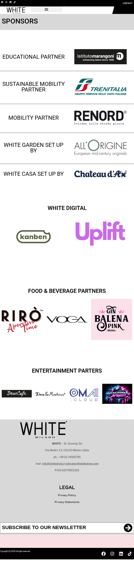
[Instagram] (6, 2)
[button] (46, 9)
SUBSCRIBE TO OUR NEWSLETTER (44, 527)
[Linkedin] (10, 2)
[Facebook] (2, 2)
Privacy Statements (67, 502)
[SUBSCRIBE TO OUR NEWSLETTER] (128, 527)
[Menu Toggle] (94, 10)
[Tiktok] (15, 2)
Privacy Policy (67, 495)
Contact (127, 3)
